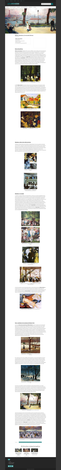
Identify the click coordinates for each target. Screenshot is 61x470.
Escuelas (18, 7)
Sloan (28, 196)
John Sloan (42, 207)
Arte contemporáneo (24, 7)
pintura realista (34, 442)
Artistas (35, 7)
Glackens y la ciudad (19, 193)
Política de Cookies (11, 463)
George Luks (19, 57)
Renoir (27, 60)
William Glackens (39, 442)
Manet (41, 206)
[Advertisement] (40, 43)
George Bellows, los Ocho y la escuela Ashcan (18, 453)
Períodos (7, 7)
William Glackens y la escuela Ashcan (24, 35)
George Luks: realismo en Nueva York (26, 453)
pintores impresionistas (18, 60)
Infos (9, 459)
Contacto (10, 461)
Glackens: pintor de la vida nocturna (23, 142)
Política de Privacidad (11, 462)
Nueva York (30, 442)
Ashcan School (21, 442)
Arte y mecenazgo (12, 7)
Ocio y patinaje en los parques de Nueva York (24, 323)
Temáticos (30, 7)
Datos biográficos (19, 49)
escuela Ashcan (26, 442)
